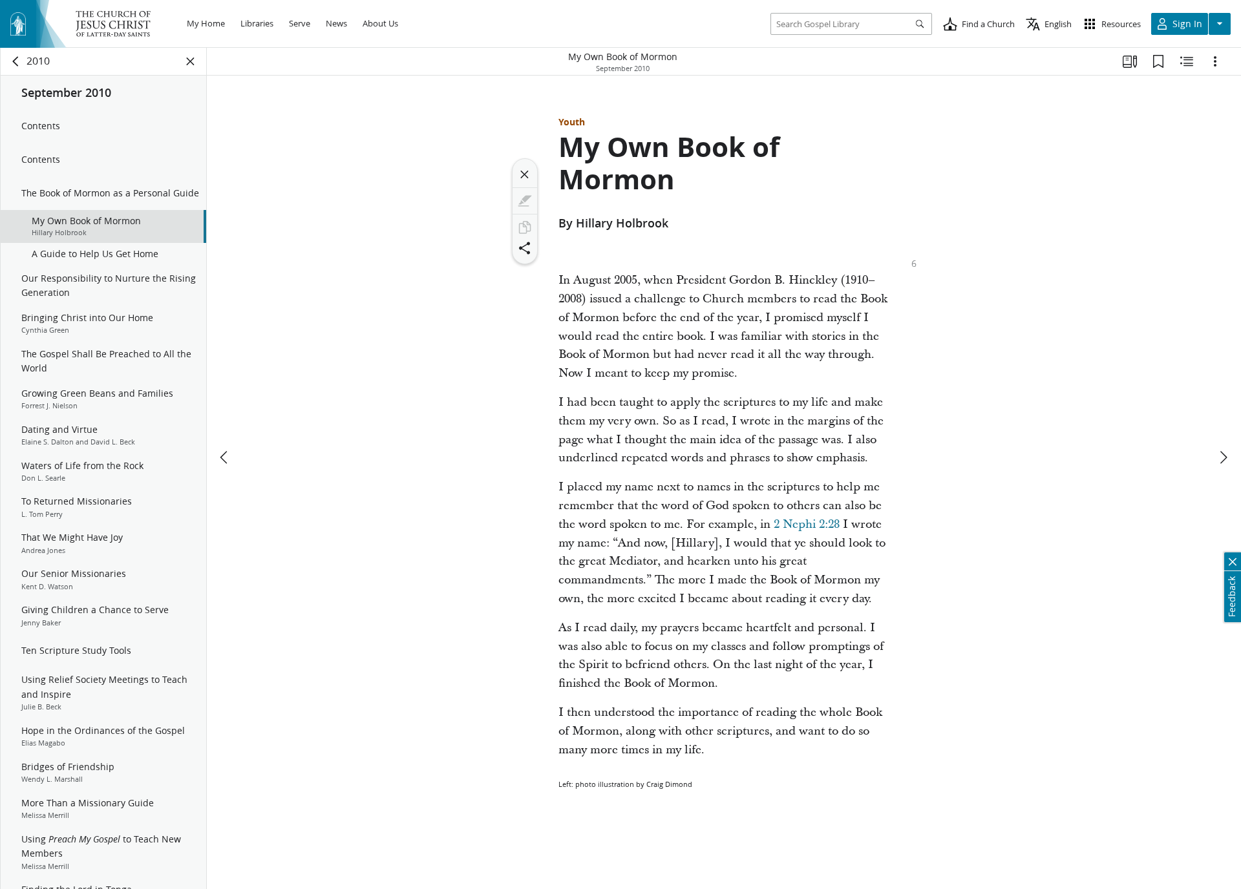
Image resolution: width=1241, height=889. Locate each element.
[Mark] (524, 201)
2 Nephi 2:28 (807, 524)
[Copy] (524, 227)
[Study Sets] (1130, 61)
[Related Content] (1187, 61)
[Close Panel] (190, 61)
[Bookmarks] (1158, 61)
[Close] (524, 174)
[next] (1223, 457)
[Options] (1215, 61)
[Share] (524, 248)
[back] (16, 61)
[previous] (225, 457)
